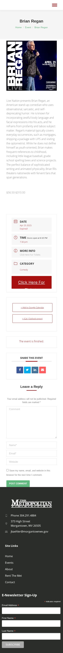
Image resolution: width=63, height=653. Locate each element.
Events (9, 562)
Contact (10, 582)
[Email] (42, 370)
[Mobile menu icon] (54, 5)
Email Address (10, 605)
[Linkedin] (35, 370)
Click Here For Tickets (30, 254)
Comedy (24, 269)
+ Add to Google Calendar (32, 307)
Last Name (8, 630)
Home (9, 556)
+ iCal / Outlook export (32, 318)
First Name (9, 618)
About (9, 569)
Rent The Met (13, 575)
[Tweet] (27, 370)
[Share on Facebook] (19, 370)
